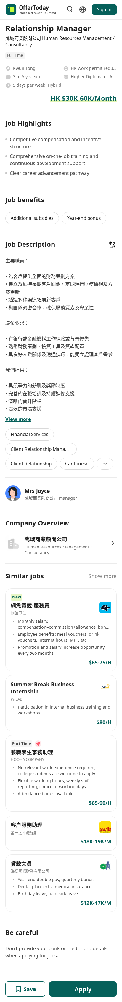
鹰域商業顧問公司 (46, 539)
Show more (103, 576)
